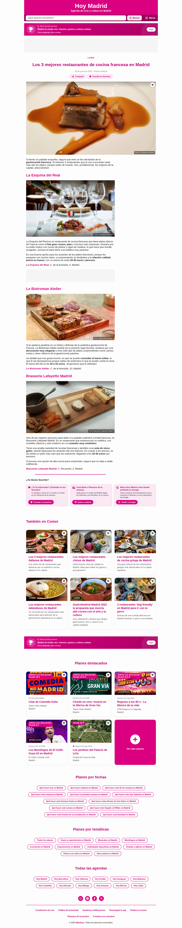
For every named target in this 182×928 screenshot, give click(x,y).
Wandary (80, 923)
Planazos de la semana (78, 916)
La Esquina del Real (37, 265)
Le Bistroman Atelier (37, 368)
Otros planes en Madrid (108, 853)
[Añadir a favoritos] (152, 85)
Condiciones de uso (44, 910)
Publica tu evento (138, 910)
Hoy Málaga (83, 886)
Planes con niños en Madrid (76, 853)
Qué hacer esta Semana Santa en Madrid (65, 801)
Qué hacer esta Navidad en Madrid (119, 815)
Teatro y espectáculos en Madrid (75, 840)
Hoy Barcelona (61, 879)
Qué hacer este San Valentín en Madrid (133, 794)
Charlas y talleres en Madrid (139, 847)
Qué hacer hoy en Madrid (51, 788)
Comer (91, 58)
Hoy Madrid (41, 879)
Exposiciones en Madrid (68, 847)
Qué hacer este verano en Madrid (67, 808)
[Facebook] (94, 898)
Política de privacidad (68, 910)
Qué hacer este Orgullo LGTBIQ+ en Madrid (110, 808)
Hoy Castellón (45, 886)
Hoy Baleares (139, 879)
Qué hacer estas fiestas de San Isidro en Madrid (113, 801)
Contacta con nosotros (104, 916)
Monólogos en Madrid (135, 840)
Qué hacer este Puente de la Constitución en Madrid (71, 815)
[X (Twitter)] (101, 898)
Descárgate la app (117, 910)
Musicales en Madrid (107, 840)
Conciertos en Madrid (40, 847)
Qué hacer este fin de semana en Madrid (124, 788)
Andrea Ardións (100, 71)
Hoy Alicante (65, 886)
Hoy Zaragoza (119, 879)
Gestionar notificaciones (93, 910)
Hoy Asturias (102, 886)
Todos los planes (45, 840)
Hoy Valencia (82, 879)
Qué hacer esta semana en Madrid (47, 794)
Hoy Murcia (121, 886)
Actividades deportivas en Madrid (103, 847)
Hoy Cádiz (138, 886)
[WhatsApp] (80, 898)
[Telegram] (87, 898)
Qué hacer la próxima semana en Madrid (89, 794)
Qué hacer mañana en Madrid (84, 788)
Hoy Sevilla (100, 879)
